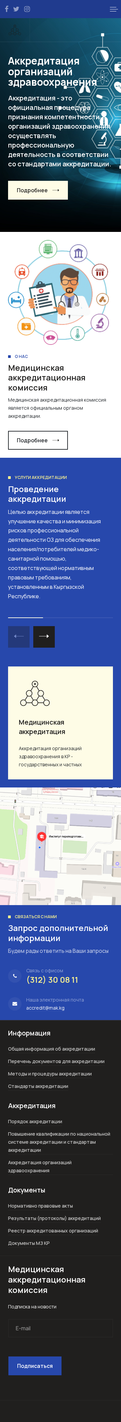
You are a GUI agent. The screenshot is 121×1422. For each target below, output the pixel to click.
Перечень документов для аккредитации (56, 1061)
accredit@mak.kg (45, 1008)
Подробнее (32, 190)
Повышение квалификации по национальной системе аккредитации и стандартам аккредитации (59, 1142)
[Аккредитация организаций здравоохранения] (15, 30)
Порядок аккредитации (35, 1121)
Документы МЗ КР (29, 1243)
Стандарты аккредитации (38, 1086)
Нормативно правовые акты (40, 1206)
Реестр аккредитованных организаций (53, 1230)
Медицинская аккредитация (42, 727)
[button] (114, 9)
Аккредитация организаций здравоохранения (40, 1166)
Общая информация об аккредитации (51, 1049)
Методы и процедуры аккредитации (50, 1073)
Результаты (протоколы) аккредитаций (54, 1218)
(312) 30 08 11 (52, 979)
